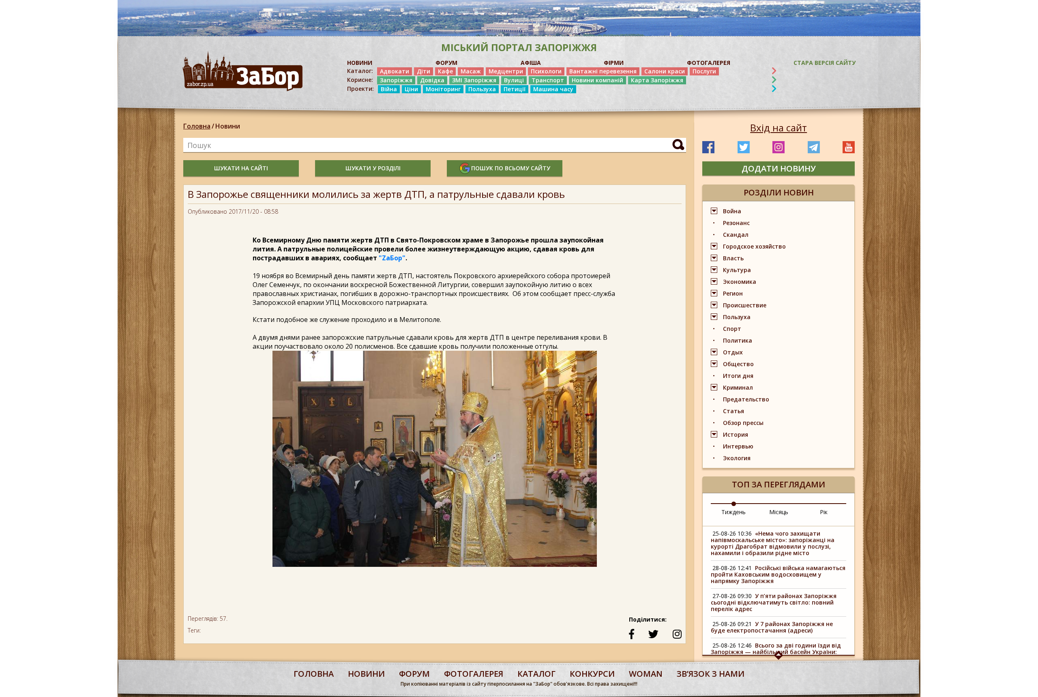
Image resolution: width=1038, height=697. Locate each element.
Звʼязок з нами (710, 673)
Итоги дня (738, 376)
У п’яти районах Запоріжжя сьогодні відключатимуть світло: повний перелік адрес (773, 602)
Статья (733, 411)
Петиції (514, 89)
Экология (737, 458)
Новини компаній (597, 80)
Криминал (738, 387)
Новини (227, 126)
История (735, 434)
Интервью (738, 446)
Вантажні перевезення (603, 71)
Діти (423, 71)
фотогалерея (473, 673)
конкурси (592, 673)
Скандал (735, 234)
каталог (536, 673)
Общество (738, 364)
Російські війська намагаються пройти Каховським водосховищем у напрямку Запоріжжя (778, 574)
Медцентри (506, 71)
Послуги (704, 71)
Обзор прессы (743, 423)
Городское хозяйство (754, 246)
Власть (733, 258)
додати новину (779, 168)
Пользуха (482, 89)
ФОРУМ (446, 62)
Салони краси (664, 71)
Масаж (471, 71)
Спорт (732, 328)
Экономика (739, 281)
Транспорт (548, 80)
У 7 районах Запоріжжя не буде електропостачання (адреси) (772, 627)
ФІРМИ (614, 62)
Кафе (445, 71)
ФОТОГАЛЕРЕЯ (708, 62)
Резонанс (736, 223)
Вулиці (514, 80)
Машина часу (553, 89)
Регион (733, 293)
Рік (824, 512)
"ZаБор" (392, 257)
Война (732, 211)
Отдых (733, 352)
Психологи (546, 71)
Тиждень (733, 512)
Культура (737, 270)
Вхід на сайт (778, 127)
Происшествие (744, 305)
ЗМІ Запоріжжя (474, 80)
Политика (737, 340)
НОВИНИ (359, 62)
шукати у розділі (373, 168)
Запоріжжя (396, 80)
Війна (389, 89)
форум (414, 673)
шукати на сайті (241, 168)
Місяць (778, 512)
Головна (196, 126)
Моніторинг (443, 89)
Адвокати (394, 71)
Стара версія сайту (825, 62)
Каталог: (360, 71)
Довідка (432, 80)
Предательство (746, 399)
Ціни (411, 89)
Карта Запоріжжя (657, 80)
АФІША (531, 62)
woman (646, 673)
